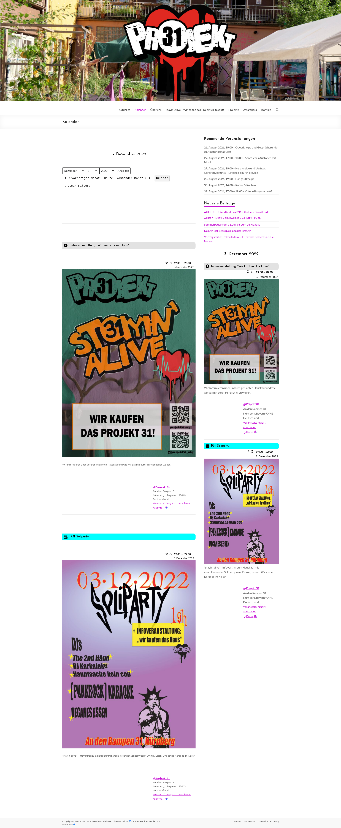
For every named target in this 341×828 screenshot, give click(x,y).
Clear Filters (79, 186)
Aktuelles (124, 109)
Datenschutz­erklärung (268, 821)
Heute (108, 178)
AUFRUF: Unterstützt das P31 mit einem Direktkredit (237, 212)
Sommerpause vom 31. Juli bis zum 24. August (232, 224)
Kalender (140, 109)
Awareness (250, 109)
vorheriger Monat (85, 178)
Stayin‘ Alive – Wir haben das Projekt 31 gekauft (195, 109)
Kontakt (266, 109)
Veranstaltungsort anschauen (172, 503)
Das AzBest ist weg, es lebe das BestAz (227, 230)
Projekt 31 (162, 487)
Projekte (233, 109)
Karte (161, 508)
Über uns (155, 109)
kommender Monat (130, 178)
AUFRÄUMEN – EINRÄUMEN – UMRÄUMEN (232, 218)
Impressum (249, 821)
